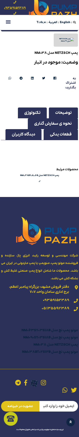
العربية (52, 22)
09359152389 (15, 8)
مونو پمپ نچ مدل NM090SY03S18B (50, 337)
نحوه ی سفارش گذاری (53, 123)
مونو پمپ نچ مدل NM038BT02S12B (50, 351)
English (65, 22)
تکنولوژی (32, 113)
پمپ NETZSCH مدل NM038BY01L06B (39, 175)
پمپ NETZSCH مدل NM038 (55, 344)
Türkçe (41, 22)
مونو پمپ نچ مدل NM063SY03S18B (49, 330)
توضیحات (63, 113)
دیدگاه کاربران (23, 134)
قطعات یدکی (61, 134)
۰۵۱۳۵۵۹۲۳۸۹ (55, 308)
